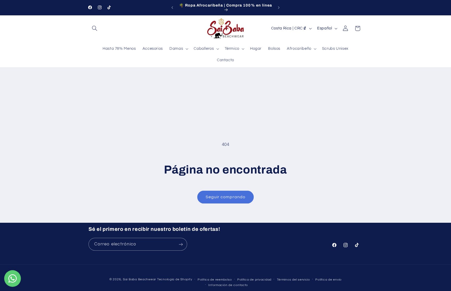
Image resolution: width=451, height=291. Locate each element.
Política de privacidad (254, 279)
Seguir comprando (226, 197)
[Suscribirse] (181, 244)
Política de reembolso (215, 279)
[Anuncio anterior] (172, 7)
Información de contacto (228, 285)
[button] (94, 28)
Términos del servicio (293, 279)
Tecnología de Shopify (174, 279)
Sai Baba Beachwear (139, 279)
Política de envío (328, 279)
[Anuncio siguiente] (278, 7)
